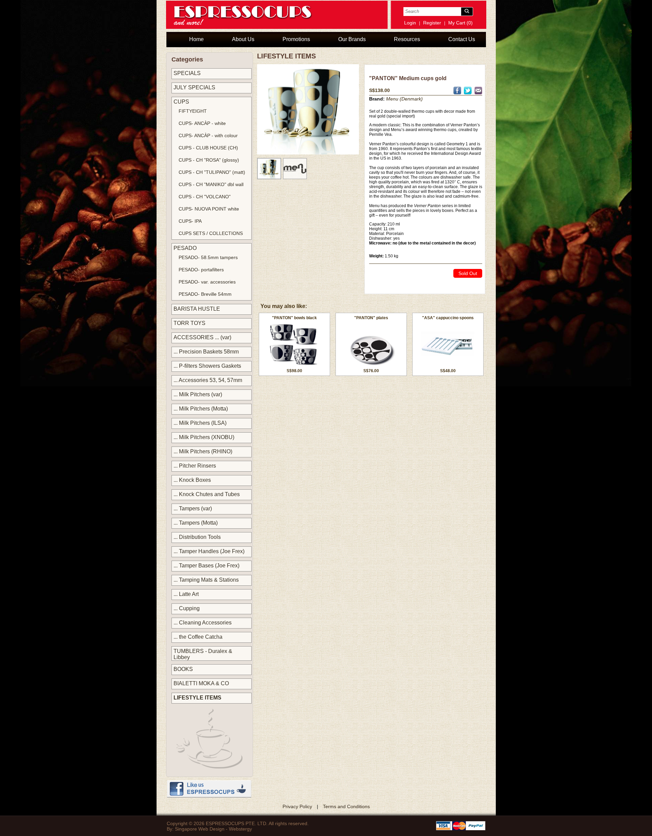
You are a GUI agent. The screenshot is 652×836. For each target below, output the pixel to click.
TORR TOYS (189, 323)
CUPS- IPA (190, 221)
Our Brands (352, 39)
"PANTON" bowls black (294, 317)
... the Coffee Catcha (198, 637)
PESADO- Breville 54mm (205, 294)
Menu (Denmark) (404, 99)
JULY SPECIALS (194, 87)
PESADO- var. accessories (207, 282)
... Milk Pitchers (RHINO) (203, 451)
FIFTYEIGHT (193, 111)
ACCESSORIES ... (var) (202, 337)
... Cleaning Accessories (203, 622)
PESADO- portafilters (201, 269)
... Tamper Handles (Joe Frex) (209, 551)
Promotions (296, 39)
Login (410, 22)
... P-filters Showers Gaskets (207, 366)
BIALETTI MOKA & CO (201, 683)
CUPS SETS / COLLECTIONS (211, 233)
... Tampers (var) (193, 508)
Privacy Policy (297, 806)
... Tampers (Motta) (196, 523)
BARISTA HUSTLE (197, 309)
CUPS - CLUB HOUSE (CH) (208, 147)
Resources (407, 39)
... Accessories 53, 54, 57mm (208, 380)
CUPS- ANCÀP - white (202, 123)
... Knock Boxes (192, 480)
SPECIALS (187, 73)
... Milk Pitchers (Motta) (201, 409)
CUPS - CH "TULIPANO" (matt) (212, 172)
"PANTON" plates (371, 317)
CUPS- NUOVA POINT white (209, 209)
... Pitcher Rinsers (195, 466)
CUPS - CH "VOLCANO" (205, 196)
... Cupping (187, 608)
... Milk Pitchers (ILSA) (200, 423)
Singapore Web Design (199, 829)
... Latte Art (186, 594)
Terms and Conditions (346, 806)
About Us (243, 39)
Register (432, 22)
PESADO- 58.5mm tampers (208, 257)
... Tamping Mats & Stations (206, 580)
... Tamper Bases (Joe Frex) (206, 565)
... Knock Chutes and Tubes (207, 494)
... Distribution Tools (197, 537)
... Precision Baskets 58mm (206, 352)
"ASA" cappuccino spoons (448, 317)
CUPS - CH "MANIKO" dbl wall (211, 184)
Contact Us (461, 39)
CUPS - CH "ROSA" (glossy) (209, 160)
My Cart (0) (460, 22)
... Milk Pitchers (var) (198, 394)
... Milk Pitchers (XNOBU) (204, 437)
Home (196, 39)
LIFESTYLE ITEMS (197, 698)
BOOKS (183, 669)
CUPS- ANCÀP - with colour (208, 135)
